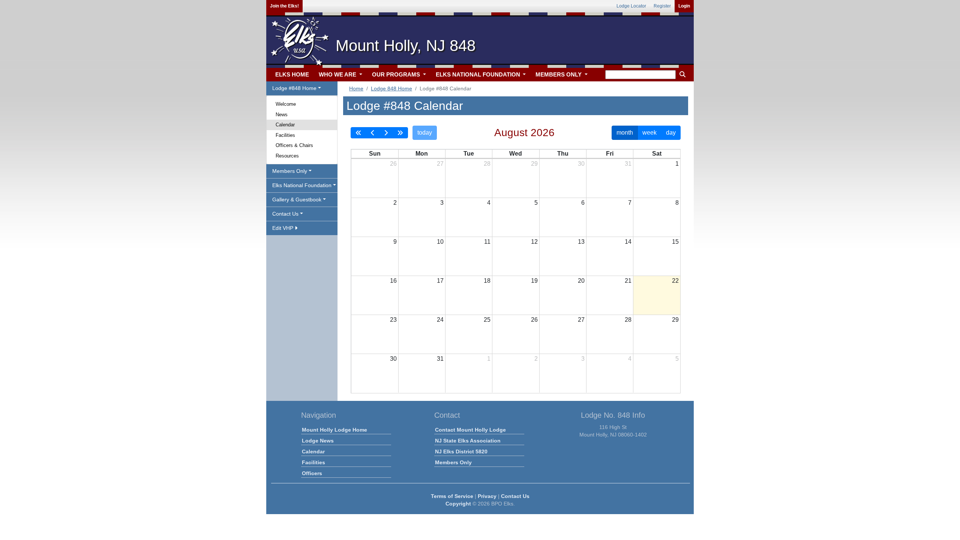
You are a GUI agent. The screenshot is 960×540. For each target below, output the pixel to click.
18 (487, 281)
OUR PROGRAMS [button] (397, 74)
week (649, 132)
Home (356, 89)
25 (487, 319)
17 (440, 281)
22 (675, 281)
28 (487, 163)
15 (675, 241)
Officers (312, 473)
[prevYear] (358, 132)
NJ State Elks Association (468, 441)
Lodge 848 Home (391, 89)
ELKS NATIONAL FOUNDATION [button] (479, 74)
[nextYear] (400, 132)
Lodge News (318, 441)
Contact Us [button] (285, 214)
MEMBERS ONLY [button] (559, 74)
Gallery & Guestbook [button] (296, 199)
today (424, 132)
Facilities (285, 135)
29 (534, 163)
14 (628, 241)
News (282, 114)
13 (581, 241)
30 (581, 163)
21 (628, 281)
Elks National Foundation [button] (302, 185)
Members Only (453, 462)
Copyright (458, 504)
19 (534, 281)
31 (628, 163)
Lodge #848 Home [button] (294, 88)
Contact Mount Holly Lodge (470, 430)
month (624, 132)
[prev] (373, 132)
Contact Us (515, 496)
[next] (386, 132)
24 (440, 319)
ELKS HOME (292, 74)
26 (393, 163)
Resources (287, 156)
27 (440, 163)
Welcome (286, 104)
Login (684, 6)
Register (662, 6)
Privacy (487, 496)
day (671, 132)
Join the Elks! (284, 6)
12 (534, 241)
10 (440, 241)
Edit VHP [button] (283, 228)
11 (487, 241)
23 (393, 319)
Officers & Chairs (294, 145)
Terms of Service (452, 496)
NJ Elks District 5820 (461, 451)
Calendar (285, 125)
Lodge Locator (631, 6)
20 (581, 281)
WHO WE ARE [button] (338, 74)
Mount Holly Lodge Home (334, 430)
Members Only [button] (289, 171)
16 (393, 281)
